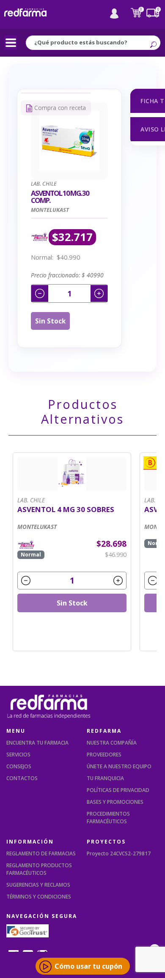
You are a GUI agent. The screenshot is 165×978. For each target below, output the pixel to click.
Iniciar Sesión (114, 13)
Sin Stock (50, 321)
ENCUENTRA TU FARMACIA (37, 742)
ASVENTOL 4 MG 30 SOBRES (65, 510)
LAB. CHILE (31, 500)
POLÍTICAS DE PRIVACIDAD (118, 790)
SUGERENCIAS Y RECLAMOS (38, 884)
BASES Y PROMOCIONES (115, 801)
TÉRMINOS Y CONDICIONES (38, 896)
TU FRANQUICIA (105, 778)
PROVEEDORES (104, 754)
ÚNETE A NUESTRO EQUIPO (119, 766)
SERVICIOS (18, 754)
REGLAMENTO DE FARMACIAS (41, 853)
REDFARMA (104, 730)
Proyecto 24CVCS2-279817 (119, 853)
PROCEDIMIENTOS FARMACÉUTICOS (108, 817)
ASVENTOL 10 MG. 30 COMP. (60, 197)
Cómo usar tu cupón (88, 966)
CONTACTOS (22, 778)
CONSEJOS (18, 766)
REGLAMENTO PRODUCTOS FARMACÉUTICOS (39, 869)
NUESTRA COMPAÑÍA (112, 742)
